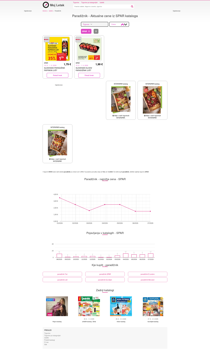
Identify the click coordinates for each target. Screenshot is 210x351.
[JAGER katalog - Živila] (89, 306)
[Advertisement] (30, 44)
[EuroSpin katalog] (153, 306)
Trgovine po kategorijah (89, 2)
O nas (46, 342)
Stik (45, 344)
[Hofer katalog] (121, 306)
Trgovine (76, 2)
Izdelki (102, 2)
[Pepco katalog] (57, 306)
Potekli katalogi (49, 340)
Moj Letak (57, 5)
